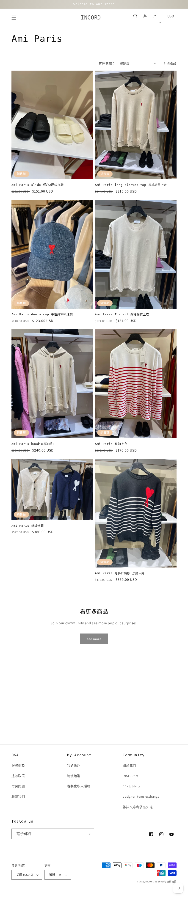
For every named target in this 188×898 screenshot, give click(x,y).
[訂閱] (89, 834)
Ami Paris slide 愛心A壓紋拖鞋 (37, 185)
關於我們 (129, 765)
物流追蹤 (73, 776)
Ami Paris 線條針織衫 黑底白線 (120, 573)
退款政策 (18, 776)
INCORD (149, 881)
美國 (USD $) (24, 875)
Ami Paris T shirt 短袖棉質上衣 (122, 314)
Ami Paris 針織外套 (27, 525)
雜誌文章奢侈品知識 (138, 807)
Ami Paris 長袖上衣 (111, 444)
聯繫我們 (18, 796)
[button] (14, 18)
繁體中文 (55, 875)
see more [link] (94, 639)
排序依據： (107, 63)
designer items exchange (141, 796)
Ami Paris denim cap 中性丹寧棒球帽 (42, 314)
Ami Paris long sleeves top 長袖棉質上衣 (131, 185)
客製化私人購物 (79, 786)
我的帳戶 (73, 765)
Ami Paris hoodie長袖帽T (32, 444)
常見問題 (18, 786)
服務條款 (18, 765)
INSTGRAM (130, 776)
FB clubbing (131, 786)
